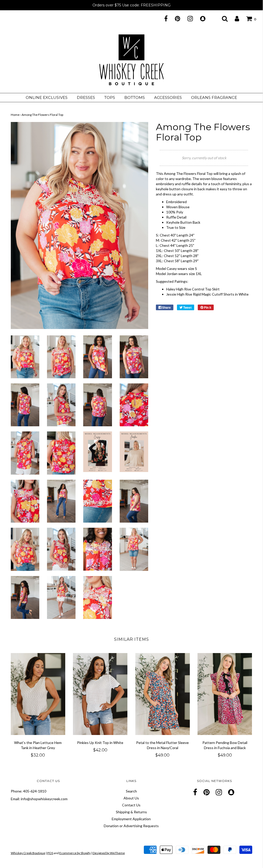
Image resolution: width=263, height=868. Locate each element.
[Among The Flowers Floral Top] (25, 356)
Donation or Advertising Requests (131, 826)
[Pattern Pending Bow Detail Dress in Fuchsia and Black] (225, 694)
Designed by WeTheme (109, 853)
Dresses (86, 97)
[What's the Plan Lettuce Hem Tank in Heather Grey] (38, 694)
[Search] (221, 18)
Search (131, 791)
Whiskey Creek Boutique (28, 853)
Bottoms (134, 97)
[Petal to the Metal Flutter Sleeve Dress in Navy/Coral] (162, 694)
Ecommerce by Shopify (75, 853)
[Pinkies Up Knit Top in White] (100, 694)
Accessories (168, 97)
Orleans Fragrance (214, 97)
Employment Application (131, 819)
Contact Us (131, 805)
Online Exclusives (47, 97)
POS (50, 853)
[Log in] (233, 18)
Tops (109, 97)
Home (15, 115)
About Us (131, 798)
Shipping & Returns (131, 812)
